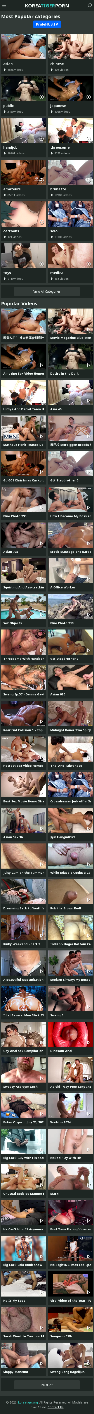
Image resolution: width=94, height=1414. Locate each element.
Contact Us (56, 1407)
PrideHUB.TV (47, 24)
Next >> (47, 1385)
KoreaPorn (47, 5)
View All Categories (47, 291)
